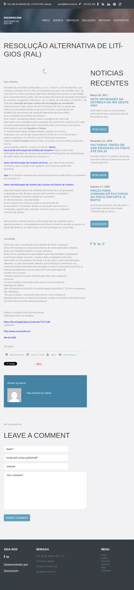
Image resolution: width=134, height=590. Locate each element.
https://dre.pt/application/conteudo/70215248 (27, 322)
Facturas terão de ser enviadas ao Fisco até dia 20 (110, 148)
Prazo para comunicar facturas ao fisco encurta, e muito (109, 195)
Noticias (104, 20)
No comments (70, 355)
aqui (6, 175)
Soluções (88, 22)
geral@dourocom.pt (67, 4)
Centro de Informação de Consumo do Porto (26, 163)
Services (105, 564)
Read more (99, 129)
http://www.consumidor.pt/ (17, 331)
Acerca (57, 22)
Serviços (72, 20)
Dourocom (11, 571)
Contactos (121, 20)
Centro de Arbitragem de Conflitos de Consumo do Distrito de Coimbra (39, 185)
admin (54, 355)
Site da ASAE (10, 337)
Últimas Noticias (16, 355)
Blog (103, 567)
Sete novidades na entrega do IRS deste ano (109, 102)
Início (46, 20)
